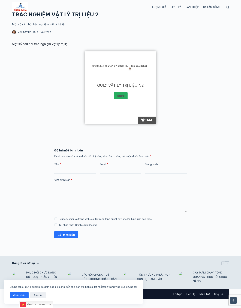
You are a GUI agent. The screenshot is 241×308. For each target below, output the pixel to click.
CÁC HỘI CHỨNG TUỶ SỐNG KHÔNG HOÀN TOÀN (99, 277)
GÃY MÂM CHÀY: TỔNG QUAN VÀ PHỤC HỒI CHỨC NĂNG (210, 277)
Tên (57, 164)
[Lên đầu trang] (233, 300)
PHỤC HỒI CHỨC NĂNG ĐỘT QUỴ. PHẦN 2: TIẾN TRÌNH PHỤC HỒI (41, 277)
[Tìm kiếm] (227, 7)
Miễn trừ (205, 294)
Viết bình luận (63, 180)
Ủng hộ (218, 294)
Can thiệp (192, 6)
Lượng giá (159, 6)
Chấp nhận (19, 295)
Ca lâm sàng (211, 6)
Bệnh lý (176, 6)
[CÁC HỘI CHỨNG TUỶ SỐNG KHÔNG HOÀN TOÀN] (73, 277)
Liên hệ (190, 294)
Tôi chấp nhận (78, 224)
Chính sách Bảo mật (86, 224)
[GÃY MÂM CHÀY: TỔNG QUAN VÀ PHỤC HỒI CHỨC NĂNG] (184, 277)
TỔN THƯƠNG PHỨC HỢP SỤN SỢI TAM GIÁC (153, 277)
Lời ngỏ (177, 294)
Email (104, 164)
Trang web (151, 164)
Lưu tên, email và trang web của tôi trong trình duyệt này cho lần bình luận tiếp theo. (105, 218)
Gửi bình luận (66, 234)
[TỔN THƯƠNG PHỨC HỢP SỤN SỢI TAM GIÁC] (128, 277)
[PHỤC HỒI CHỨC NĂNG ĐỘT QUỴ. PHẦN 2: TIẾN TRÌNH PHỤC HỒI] (17, 277)
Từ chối (38, 295)
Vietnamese (35, 304)
